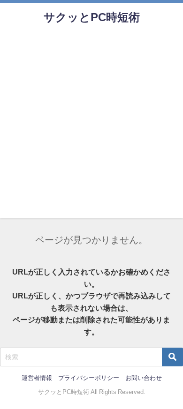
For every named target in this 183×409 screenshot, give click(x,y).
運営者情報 (37, 378)
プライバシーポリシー (88, 378)
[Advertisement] (91, 127)
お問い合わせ (143, 378)
